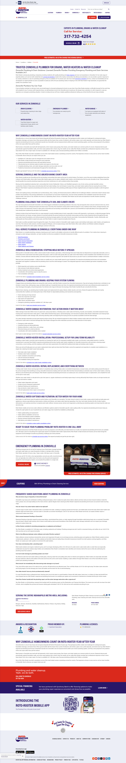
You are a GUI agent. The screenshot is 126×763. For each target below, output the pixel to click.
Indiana (29, 62)
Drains (67, 12)
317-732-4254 (77, 36)
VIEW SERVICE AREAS (24, 611)
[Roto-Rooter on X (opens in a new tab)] (101, 758)
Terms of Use (67, 760)
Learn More (102, 687)
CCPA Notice (75, 760)
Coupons (107, 12)
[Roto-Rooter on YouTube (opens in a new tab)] (96, 758)
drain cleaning (71, 75)
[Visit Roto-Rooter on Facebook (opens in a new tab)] (106, 595)
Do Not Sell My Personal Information (25, 760)
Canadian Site (95, 739)
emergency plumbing (81, 79)
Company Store (86, 739)
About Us (78, 739)
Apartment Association (55, 627)
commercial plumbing (49, 77)
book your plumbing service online (36, 305)
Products (72, 739)
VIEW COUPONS (99, 483)
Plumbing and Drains (24, 239)
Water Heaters (22, 244)
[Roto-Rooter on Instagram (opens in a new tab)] (106, 758)
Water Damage (98, 12)
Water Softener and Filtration (26, 246)
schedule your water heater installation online (39, 362)
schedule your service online (49, 171)
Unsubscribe (50, 760)
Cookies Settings (41, 760)
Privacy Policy (59, 760)
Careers (72, 9)
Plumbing (59, 12)
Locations (50, 12)
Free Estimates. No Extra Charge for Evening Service (63, 57)
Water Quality (86, 12)
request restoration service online (52, 334)
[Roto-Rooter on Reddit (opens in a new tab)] (93, 758)
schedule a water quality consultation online (38, 423)
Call (105, 17)
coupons (47, 465)
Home (17, 62)
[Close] (22, 756)
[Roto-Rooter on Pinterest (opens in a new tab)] (104, 758)
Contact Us (77, 9)
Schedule (92, 17)
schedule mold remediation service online (38, 277)
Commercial (75, 12)
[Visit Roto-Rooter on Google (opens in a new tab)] (104, 595)
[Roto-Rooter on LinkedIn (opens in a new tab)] (109, 758)
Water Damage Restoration (25, 241)
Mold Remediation (23, 237)
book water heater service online (35, 393)
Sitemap (102, 739)
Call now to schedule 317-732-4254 (23, 677)
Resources (83, 9)
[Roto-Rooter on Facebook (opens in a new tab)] (99, 758)
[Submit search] (109, 9)
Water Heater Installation (25, 242)
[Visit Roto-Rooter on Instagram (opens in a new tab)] (109, 595)
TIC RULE (81, 760)
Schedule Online (71, 43)
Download (106, 3)
